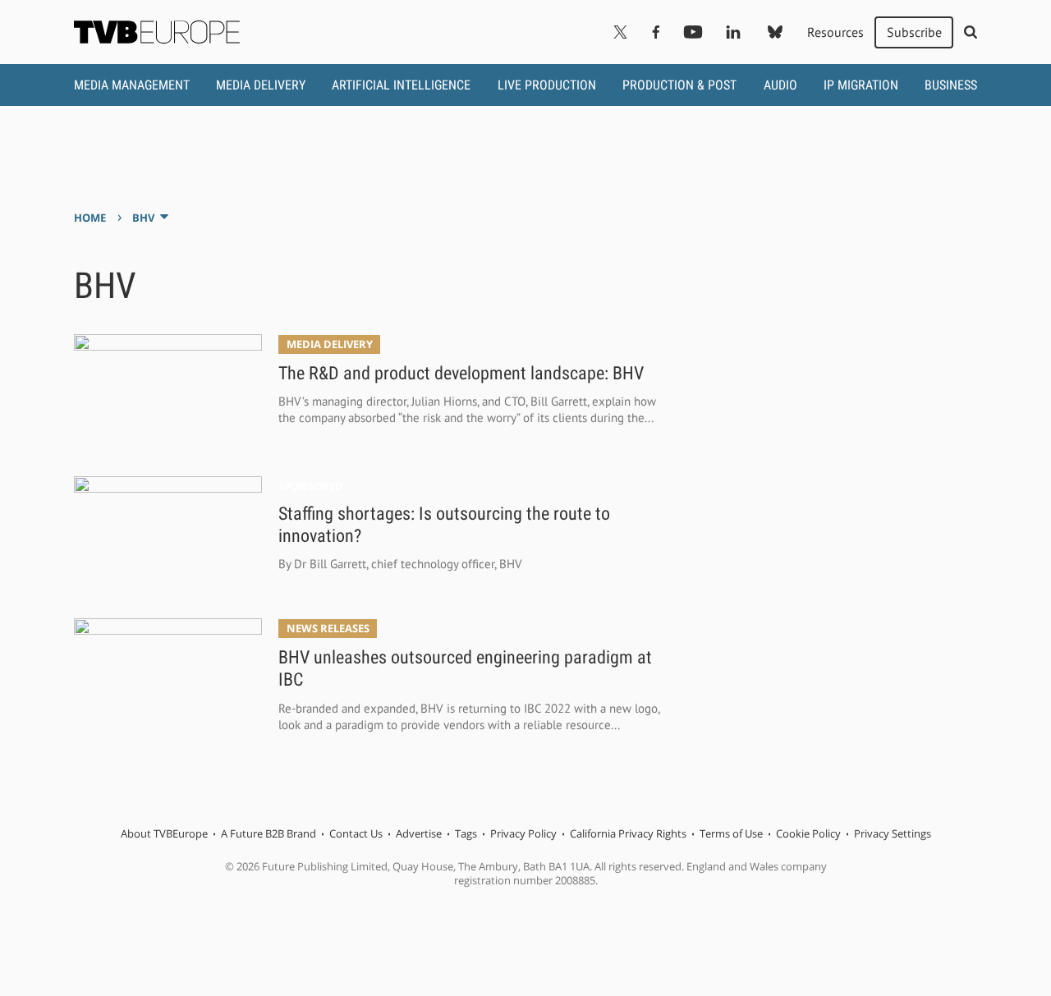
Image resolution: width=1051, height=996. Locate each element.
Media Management (132, 85)
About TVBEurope (164, 833)
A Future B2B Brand (268, 833)
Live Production (547, 85)
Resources (835, 32)
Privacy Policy (523, 833)
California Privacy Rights (628, 833)
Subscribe (914, 32)
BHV (143, 217)
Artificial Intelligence (401, 85)
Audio (780, 85)
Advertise (419, 833)
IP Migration (861, 85)
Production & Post (679, 85)
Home (90, 217)
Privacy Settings (892, 833)
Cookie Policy (808, 833)
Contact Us (356, 833)
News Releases (328, 628)
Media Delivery (260, 85)
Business (951, 85)
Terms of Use (731, 833)
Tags (466, 833)
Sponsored (310, 486)
